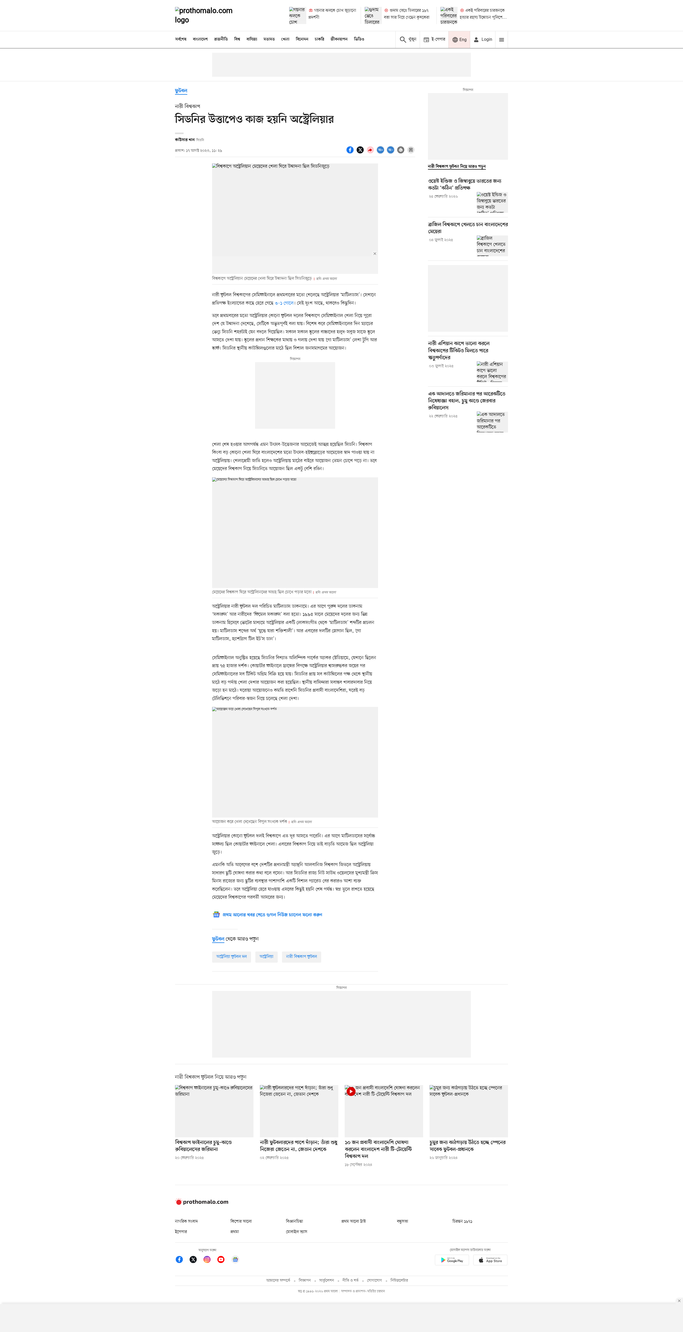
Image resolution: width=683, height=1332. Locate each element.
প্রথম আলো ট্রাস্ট (354, 1222)
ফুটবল (181, 91)
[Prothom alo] (211, 15)
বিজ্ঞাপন (305, 1280)
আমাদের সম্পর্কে (278, 1280)
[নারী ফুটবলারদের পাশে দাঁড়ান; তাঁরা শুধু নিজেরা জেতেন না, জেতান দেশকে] (299, 1111)
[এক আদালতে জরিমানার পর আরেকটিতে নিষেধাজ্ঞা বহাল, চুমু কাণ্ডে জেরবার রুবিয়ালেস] (492, 421)
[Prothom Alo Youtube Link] (224, 1260)
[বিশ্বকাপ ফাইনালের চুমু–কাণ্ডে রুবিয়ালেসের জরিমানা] (214, 1111)
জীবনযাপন (339, 39)
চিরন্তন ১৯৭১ (462, 1222)
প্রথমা (235, 1232)
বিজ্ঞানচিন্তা (294, 1222)
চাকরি (319, 39)
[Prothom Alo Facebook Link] (182, 1260)
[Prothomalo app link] (452, 1261)
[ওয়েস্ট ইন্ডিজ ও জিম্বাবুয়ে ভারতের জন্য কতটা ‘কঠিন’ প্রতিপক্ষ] (492, 202)
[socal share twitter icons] (361, 153)
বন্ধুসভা (402, 1222)
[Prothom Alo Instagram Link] (210, 1260)
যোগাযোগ (374, 1280)
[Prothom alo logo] (201, 1204)
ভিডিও (359, 39)
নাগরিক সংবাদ (186, 1222)
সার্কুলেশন (326, 1280)
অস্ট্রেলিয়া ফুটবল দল (231, 957)
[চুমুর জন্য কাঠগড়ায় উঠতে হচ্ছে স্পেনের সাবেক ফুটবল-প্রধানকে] (469, 1111)
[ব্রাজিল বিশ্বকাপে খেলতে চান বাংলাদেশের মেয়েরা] (492, 245)
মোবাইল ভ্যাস (296, 1232)
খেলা (285, 39)
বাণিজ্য (252, 39)
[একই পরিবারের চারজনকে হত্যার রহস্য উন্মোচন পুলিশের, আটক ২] (449, 15)
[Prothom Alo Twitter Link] (196, 1260)
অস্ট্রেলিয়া (266, 957)
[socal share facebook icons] (351, 153)
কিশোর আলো (241, 1222)
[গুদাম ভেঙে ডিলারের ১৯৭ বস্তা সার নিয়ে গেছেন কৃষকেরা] (373, 15)
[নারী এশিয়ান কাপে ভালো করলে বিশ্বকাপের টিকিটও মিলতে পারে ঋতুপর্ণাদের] (492, 371)
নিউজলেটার (399, 1280)
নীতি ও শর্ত (351, 1280)
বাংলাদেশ (200, 39)
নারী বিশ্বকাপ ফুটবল (301, 957)
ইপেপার (181, 1232)
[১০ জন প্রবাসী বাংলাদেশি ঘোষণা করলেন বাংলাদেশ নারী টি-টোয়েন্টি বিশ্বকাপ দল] (384, 1111)
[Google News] (235, 1260)
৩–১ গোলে (284, 303)
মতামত (269, 39)
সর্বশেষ (180, 39)
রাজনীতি (221, 39)
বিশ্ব (237, 39)
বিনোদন (302, 39)
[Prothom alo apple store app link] (490, 1261)
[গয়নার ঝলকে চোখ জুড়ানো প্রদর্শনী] (297, 15)
